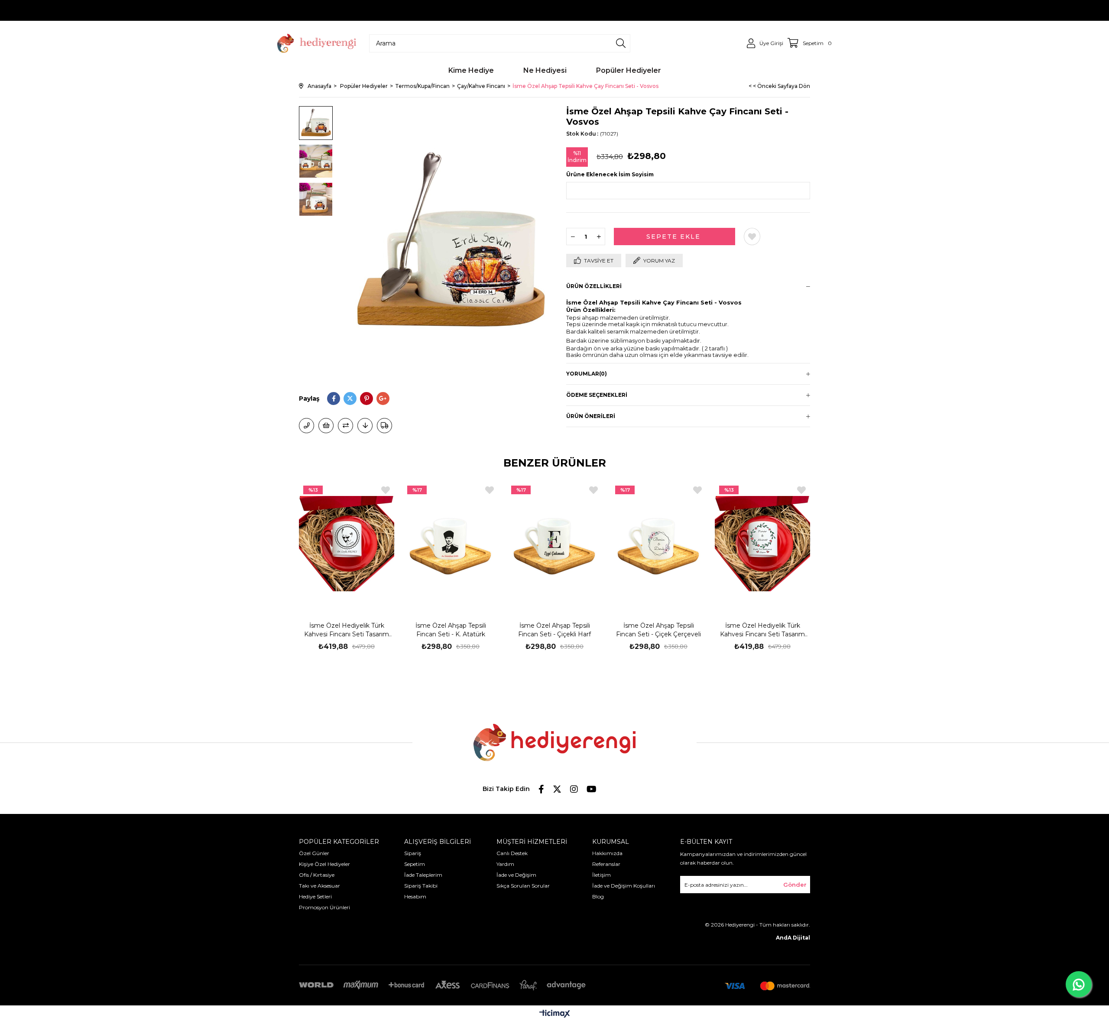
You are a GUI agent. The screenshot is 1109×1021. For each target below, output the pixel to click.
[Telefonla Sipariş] (306, 425)
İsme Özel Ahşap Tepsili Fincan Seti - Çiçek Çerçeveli (658, 630)
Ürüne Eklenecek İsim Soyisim (610, 174)
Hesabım (415, 896)
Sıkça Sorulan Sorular (523, 885)
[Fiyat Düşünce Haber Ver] (365, 425)
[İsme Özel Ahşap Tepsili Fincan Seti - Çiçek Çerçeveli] (658, 543)
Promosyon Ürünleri (324, 907)
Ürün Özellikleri (594, 286)
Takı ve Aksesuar (319, 885)
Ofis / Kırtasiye (316, 875)
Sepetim (414, 864)
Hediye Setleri (315, 896)
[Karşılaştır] (345, 425)
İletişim (601, 875)
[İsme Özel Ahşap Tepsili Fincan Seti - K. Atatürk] (450, 543)
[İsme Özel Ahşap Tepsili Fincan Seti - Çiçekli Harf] (554, 543)
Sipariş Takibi (421, 885)
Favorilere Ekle (385, 490)
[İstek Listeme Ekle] (326, 425)
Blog (598, 896)
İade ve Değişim (516, 875)
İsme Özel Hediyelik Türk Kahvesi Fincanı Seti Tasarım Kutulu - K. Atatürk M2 (346, 630)
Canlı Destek (512, 853)
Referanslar (606, 864)
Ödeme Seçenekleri (596, 395)
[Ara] (621, 43)
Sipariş (412, 853)
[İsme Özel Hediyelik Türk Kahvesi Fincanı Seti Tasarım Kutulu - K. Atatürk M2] (346, 543)
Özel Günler (314, 853)
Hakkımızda (607, 853)
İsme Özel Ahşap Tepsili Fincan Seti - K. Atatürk (450, 630)
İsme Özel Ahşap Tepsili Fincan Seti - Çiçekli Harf (554, 630)
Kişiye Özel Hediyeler (324, 864)
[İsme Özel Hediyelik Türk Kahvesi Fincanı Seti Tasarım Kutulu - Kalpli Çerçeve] (762, 543)
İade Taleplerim (423, 875)
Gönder (795, 884)
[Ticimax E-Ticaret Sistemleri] (554, 1014)
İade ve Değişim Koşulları (623, 885)
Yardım (505, 864)
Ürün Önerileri (590, 416)
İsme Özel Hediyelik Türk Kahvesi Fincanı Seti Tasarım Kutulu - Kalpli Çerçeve (762, 630)
